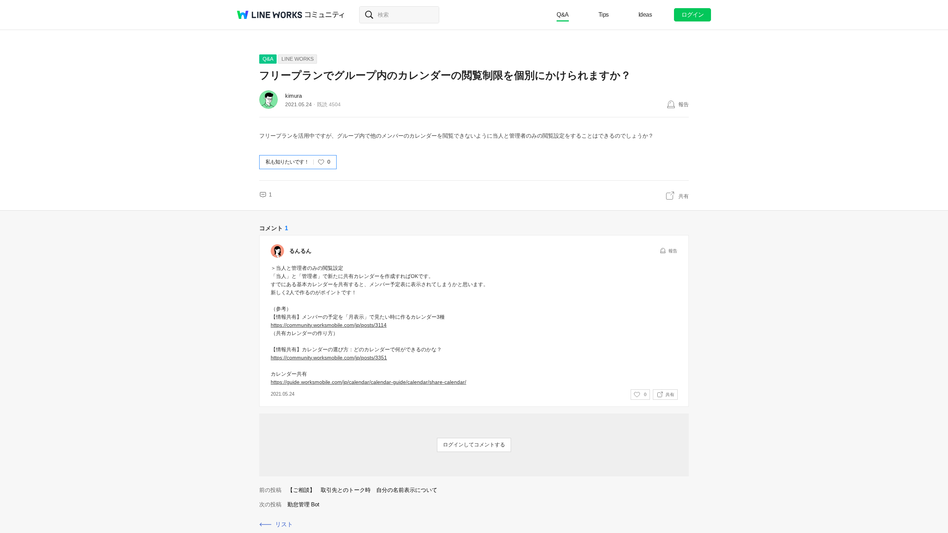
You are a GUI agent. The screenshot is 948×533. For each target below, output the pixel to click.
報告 (683, 104)
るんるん (300, 251)
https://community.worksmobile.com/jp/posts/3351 (329, 358)
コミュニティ (324, 14)
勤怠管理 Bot (303, 504)
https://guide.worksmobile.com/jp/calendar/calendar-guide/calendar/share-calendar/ (368, 382)
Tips (603, 14)
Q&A (563, 14)
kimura (293, 96)
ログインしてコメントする (474, 444)
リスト (284, 524)
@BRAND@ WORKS (269, 15)
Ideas (645, 14)
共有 (683, 196)
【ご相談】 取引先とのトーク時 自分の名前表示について (362, 490)
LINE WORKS (297, 59)
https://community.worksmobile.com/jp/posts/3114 (329, 325)
